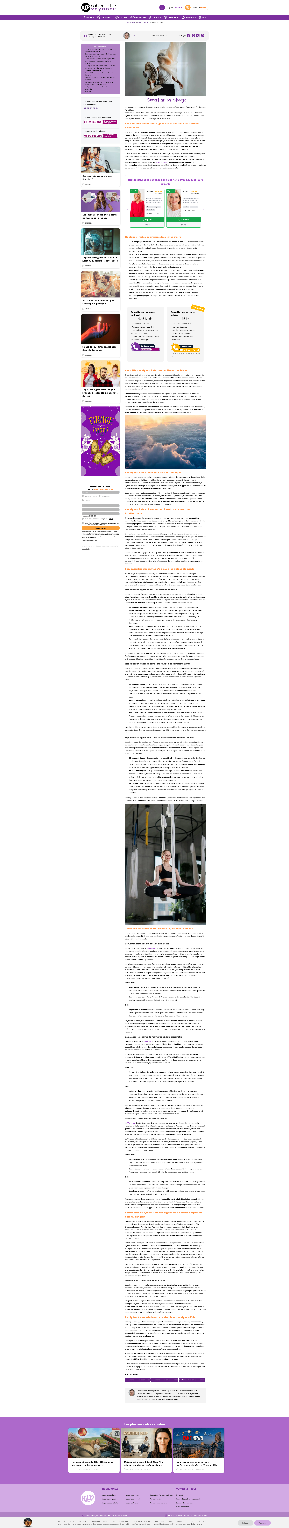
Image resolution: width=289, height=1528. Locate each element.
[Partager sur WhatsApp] (202, 36)
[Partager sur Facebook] (188, 36)
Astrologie (122, 17)
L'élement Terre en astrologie (165, 1380)
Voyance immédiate (110, 1503)
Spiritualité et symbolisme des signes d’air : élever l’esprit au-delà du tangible (99, 83)
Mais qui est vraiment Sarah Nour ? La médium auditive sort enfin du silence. (143, 1463)
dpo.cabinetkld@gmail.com (89, 540)
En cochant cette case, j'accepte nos (99, 519)
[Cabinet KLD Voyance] (98, 7)
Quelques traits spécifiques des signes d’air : (100, 59)
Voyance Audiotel (109, 1495)
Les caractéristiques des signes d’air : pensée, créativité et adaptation (100, 50)
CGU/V (111, 519)
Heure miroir (173, 17)
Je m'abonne (100, 528)
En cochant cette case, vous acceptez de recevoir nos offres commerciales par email (102, 523)
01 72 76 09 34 (91, 108)
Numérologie (140, 17)
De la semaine (106, 496)
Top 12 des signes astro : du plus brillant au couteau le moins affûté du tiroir (100, 392)
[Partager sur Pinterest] (193, 36)
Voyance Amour (132, 1503)
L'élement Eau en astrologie (192, 1380)
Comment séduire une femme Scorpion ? (97, 177)
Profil (146, 225)
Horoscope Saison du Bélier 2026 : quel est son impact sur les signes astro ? (93, 1463)
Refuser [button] (245, 1523)
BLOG (139, 22)
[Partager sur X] (198, 36)
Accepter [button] (262, 1523)
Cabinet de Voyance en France (161, 1495)
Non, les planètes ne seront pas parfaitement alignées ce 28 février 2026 (196, 1463)
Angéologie (191, 17)
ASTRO (146, 22)
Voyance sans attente (158, 1503)
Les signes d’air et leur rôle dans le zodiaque (100, 66)
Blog (204, 17)
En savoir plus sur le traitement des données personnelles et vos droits (100, 547)
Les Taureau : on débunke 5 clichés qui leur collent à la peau (99, 216)
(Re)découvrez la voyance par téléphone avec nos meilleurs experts (100, 55)
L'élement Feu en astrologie (138, 1380)
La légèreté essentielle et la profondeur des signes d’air (100, 88)
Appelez (148, 220)
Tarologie (157, 17)
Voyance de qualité (109, 1499)
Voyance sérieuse (156, 1499)
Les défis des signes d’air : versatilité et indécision (98, 62)
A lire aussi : (89, 91)
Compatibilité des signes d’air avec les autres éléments (100, 74)
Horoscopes (105, 17)
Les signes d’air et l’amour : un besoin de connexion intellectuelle (98, 69)
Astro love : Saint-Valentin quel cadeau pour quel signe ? (98, 302)
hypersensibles (162, 162)
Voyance (90, 17)
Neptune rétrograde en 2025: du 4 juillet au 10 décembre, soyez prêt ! (100, 259)
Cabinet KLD (130, 22)
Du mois (87, 500)
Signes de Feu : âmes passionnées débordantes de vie (99, 348)
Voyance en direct (133, 1499)
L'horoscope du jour (91, 496)
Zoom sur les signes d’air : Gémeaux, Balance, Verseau (100, 79)
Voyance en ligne (132, 1495)
